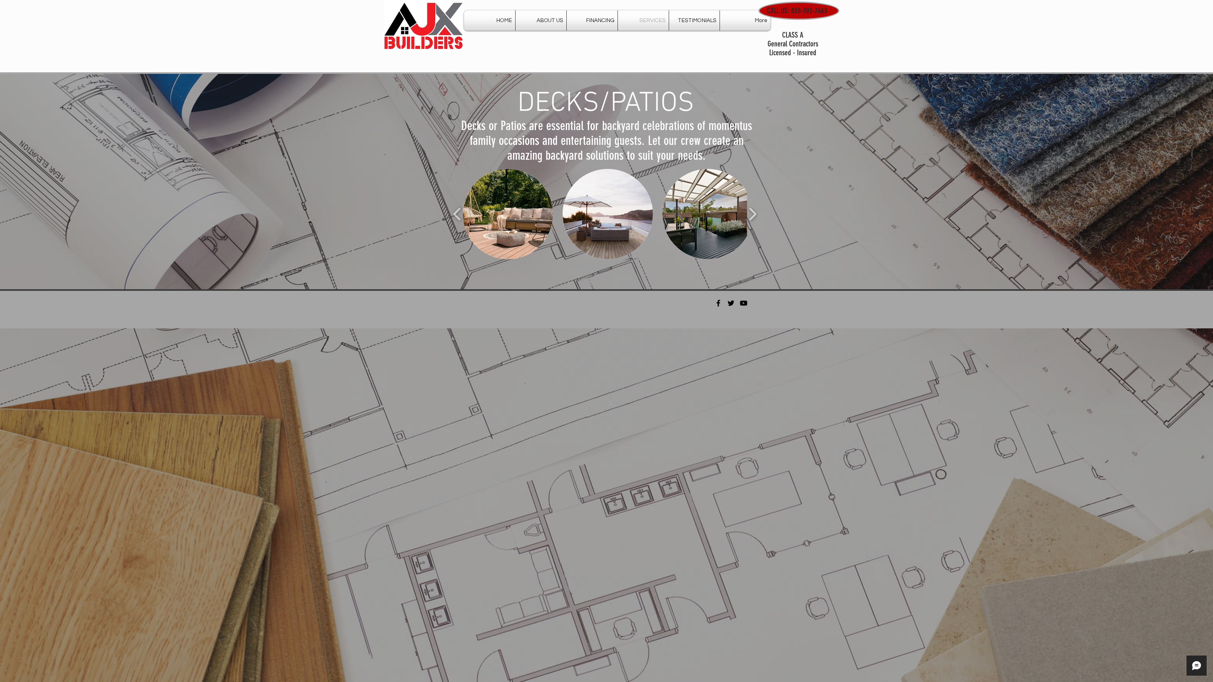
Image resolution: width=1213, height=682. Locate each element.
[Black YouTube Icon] (743, 303)
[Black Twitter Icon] (731, 303)
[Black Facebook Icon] (718, 303)
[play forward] (752, 214)
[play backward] (457, 214)
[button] (508, 214)
